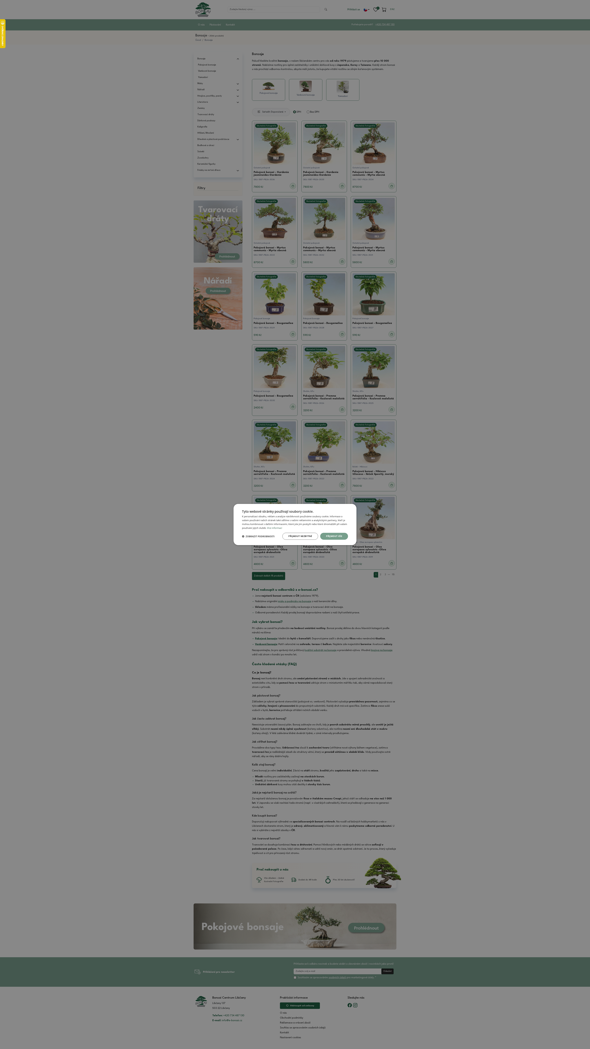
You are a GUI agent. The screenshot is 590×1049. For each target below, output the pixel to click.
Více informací (274, 527)
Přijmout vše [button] (334, 536)
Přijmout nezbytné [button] (300, 536)
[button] (258, 536)
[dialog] (295, 524)
